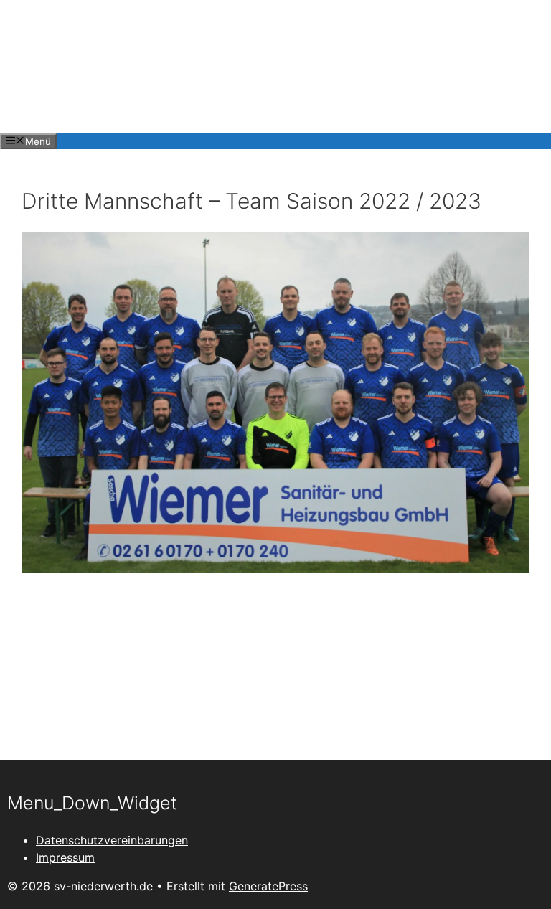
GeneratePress (268, 886)
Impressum (65, 857)
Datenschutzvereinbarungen (112, 840)
